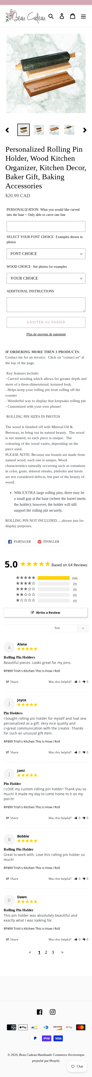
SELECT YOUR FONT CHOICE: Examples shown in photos (45, 239)
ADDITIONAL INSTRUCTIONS (30, 291)
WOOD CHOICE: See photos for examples (37, 267)
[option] (23, 129)
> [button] (62, 952)
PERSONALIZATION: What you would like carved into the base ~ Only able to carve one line (43, 212)
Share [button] (14, 682)
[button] (77, 682)
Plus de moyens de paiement (46, 334)
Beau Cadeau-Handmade (35, 1055)
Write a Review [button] (48, 612)
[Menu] (83, 16)
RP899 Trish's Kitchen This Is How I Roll (32, 671)
